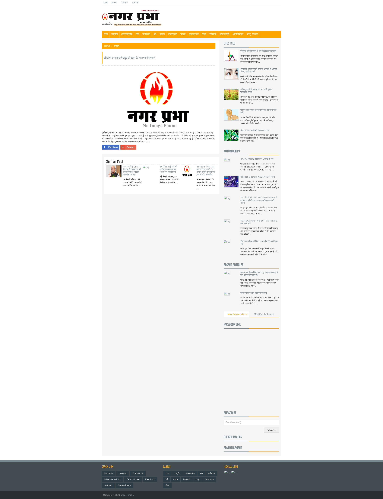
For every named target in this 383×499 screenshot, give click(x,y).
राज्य (106, 34)
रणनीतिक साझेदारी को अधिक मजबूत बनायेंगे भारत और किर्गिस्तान (168, 169)
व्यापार (162, 34)
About (114, 2)
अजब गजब (194, 34)
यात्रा (183, 34)
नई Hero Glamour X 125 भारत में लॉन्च (257, 177)
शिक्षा (204, 34)
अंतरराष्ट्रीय (126, 34)
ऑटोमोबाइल (237, 34)
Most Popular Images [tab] (264, 314)
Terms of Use (133, 479)
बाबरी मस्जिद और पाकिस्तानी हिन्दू (253, 293)
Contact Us (138, 473)
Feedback (150, 479)
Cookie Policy (124, 485)
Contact (124, 2)
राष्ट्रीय (114, 34)
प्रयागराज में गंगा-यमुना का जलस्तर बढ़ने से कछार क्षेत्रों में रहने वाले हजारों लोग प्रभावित (206, 170)
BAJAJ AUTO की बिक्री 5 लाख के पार (256, 159)
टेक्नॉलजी (172, 34)
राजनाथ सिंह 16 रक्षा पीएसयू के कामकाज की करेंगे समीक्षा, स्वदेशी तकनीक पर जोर (132, 170)
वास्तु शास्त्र (252, 34)
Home (106, 2)
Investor (123, 473)
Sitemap (108, 485)
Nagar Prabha (127, 494)
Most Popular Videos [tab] (237, 314)
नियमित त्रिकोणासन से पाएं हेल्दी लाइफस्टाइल (258, 51)
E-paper (135, 2)
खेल (137, 34)
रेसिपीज (212, 34)
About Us (108, 473)
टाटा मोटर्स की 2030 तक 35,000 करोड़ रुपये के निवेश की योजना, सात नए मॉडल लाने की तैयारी (258, 200)
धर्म (154, 34)
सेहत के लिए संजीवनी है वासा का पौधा (254, 130)
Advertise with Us (112, 479)
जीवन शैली (224, 34)
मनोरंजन (146, 34)
